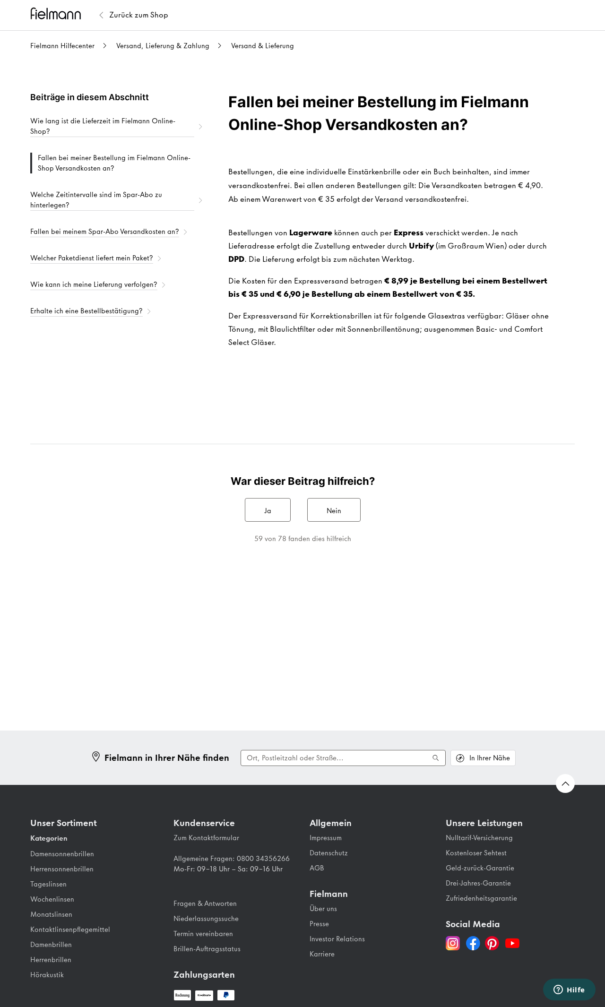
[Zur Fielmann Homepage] (63, 15)
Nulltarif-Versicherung (479, 838)
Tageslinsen (48, 884)
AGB (317, 868)
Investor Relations (337, 939)
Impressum (326, 838)
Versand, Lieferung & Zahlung (162, 46)
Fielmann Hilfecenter (62, 46)
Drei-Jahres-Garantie (478, 883)
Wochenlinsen (52, 899)
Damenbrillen (51, 944)
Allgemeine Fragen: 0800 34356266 (231, 858)
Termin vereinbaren (203, 934)
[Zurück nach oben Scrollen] (565, 783)
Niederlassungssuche (206, 918)
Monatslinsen (51, 914)
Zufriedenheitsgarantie (481, 898)
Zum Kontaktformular (206, 838)
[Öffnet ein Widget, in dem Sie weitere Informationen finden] (569, 990)
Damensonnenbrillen (62, 854)
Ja (267, 511)
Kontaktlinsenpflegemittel (70, 929)
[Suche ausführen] (436, 758)
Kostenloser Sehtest (476, 853)
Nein (334, 511)
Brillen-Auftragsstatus (207, 949)
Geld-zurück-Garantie (480, 868)
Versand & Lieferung (262, 46)
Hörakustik (47, 975)
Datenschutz (329, 853)
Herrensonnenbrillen (62, 869)
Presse (319, 924)
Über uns (323, 908)
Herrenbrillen (50, 959)
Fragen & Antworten (205, 903)
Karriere (322, 954)
